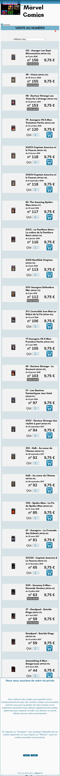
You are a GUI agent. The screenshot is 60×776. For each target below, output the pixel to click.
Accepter (34, 755)
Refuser (26, 755)
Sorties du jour (37, 13)
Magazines (21, 13)
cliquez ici (38, 773)
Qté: (29, 135)
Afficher (17, 39)
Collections (29, 13)
